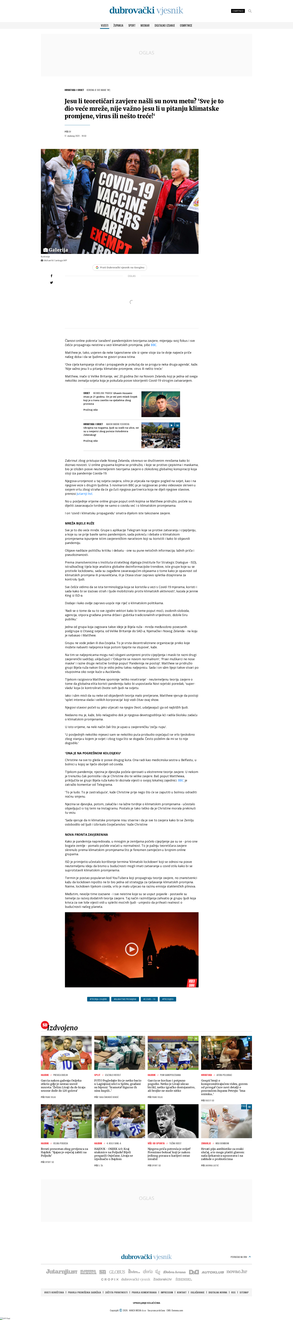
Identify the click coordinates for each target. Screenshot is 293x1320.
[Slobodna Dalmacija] (88, 1271)
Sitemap (244, 1292)
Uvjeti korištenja (54, 1292)
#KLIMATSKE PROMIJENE (125, 999)
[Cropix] (109, 1279)
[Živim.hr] (134, 1271)
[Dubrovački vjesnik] (136, 1279)
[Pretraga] (250, 11)
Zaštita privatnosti (116, 1292)
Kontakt (182, 1292)
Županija (118, 25)
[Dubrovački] (146, 10)
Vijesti (104, 25)
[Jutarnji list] (61, 1271)
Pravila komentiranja (144, 1292)
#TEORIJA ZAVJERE (98, 999)
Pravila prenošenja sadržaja (84, 1292)
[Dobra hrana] (174, 1271)
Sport (131, 25)
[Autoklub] (213, 1271)
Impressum (167, 1292)
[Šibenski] (184, 1279)
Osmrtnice (186, 25)
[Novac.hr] (237, 1271)
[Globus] (117, 1271)
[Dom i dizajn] (194, 1271)
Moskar (145, 25)
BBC (181, 780)
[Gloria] (147, 1271)
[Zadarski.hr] (162, 1279)
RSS (233, 1292)
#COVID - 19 (149, 999)
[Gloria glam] (158, 1271)
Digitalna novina (218, 1292)
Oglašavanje (197, 1292)
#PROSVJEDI (167, 999)
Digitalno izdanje (165, 25)
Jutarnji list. (85, 494)
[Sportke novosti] (103, 1271)
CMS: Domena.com (175, 1310)
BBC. (154, 345)
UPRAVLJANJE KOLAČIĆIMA (146, 1303)
